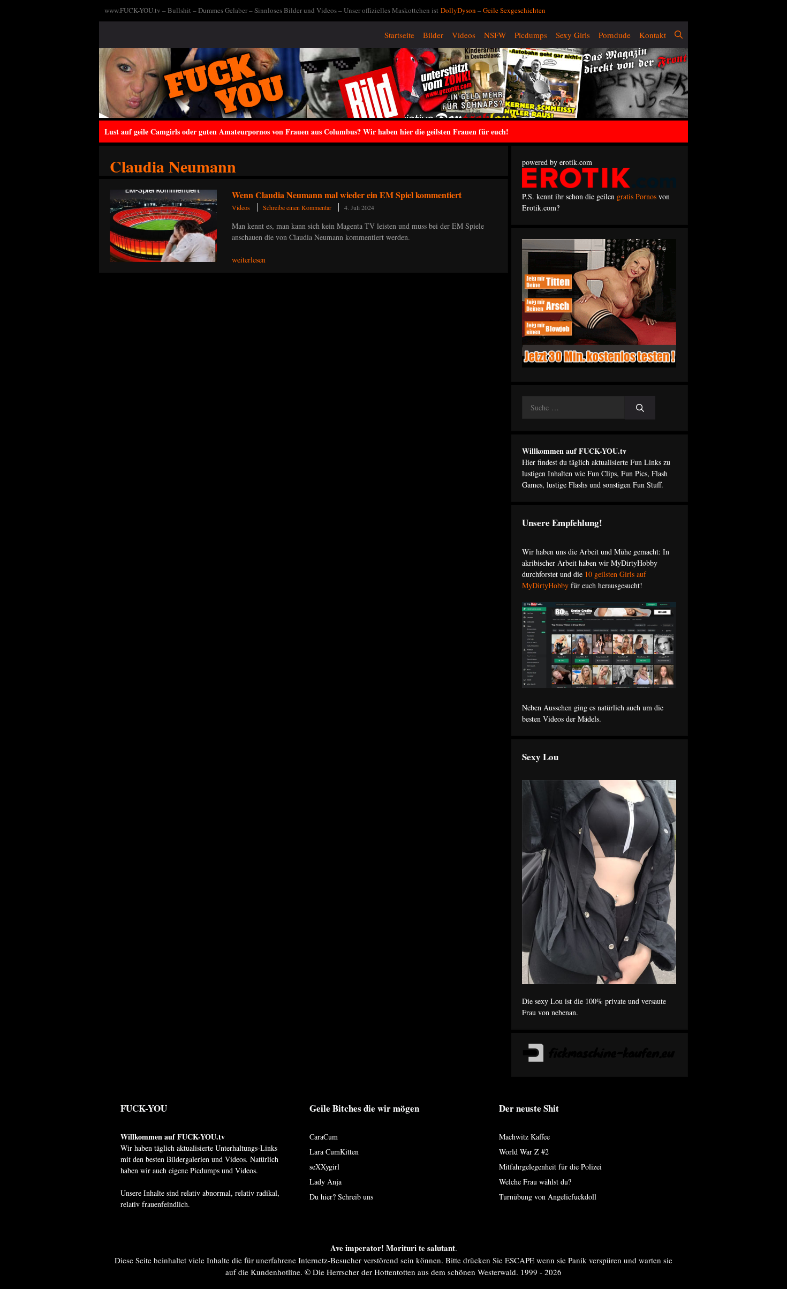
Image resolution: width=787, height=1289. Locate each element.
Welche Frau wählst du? (535, 1181)
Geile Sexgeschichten (514, 10)
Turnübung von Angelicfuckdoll (547, 1196)
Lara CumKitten (334, 1151)
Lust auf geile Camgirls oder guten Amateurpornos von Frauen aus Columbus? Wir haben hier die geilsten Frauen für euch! (306, 131)
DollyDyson (458, 10)
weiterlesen (249, 259)
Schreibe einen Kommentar (297, 207)
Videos (463, 34)
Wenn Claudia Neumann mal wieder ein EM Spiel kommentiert (346, 195)
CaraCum (323, 1136)
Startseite (399, 34)
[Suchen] (640, 408)
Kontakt (652, 34)
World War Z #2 (524, 1151)
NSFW (495, 34)
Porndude (615, 34)
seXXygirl (324, 1166)
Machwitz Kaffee (524, 1136)
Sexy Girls (573, 34)
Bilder (433, 34)
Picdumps (530, 34)
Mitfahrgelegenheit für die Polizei (550, 1166)
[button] (678, 34)
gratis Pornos (636, 196)
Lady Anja (325, 1181)
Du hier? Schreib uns (341, 1196)
